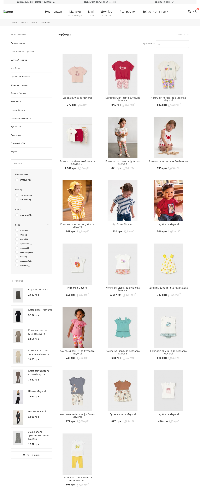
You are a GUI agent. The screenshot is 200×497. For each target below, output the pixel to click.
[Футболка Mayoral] (122, 209)
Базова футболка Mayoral (77, 97)
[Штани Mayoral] (18, 397)
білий (23, 234)
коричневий (26, 243)
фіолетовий (25, 261)
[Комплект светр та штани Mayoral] (18, 377)
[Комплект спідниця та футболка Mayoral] (168, 345)
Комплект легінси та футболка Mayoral (122, 99)
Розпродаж (127, 11)
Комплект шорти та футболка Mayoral (77, 234)
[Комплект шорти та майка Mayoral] (168, 141)
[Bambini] (8, 11)
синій (23, 256)
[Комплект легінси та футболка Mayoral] (122, 74)
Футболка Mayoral (122, 233)
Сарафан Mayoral (38, 289)
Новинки (17, 281)
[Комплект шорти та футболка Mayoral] (77, 209)
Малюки (75, 13)
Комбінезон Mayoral (40, 309)
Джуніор (106, 13)
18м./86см (25, 199)
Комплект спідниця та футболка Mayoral (168, 370)
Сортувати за (148, 43)
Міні (91, 13)
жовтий (24, 239)
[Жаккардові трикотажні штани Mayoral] (18, 438)
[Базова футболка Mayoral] (77, 74)
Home (14, 22)
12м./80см (26, 195)
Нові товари (53, 11)
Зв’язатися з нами (155, 11)
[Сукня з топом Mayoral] (122, 412)
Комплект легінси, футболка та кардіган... (77, 167)
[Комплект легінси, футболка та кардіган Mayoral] (77, 141)
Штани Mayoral (37, 391)
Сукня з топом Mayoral (123, 436)
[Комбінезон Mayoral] (18, 316)
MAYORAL (25, 180)
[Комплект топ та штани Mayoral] (18, 336)
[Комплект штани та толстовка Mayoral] (18, 356)
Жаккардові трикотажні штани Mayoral (38, 435)
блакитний (25, 230)
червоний (25, 265)
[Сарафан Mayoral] (18, 295)
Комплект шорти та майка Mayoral (168, 165)
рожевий (24, 248)
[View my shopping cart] (194, 11)
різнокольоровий (28, 252)
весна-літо (25, 215)
